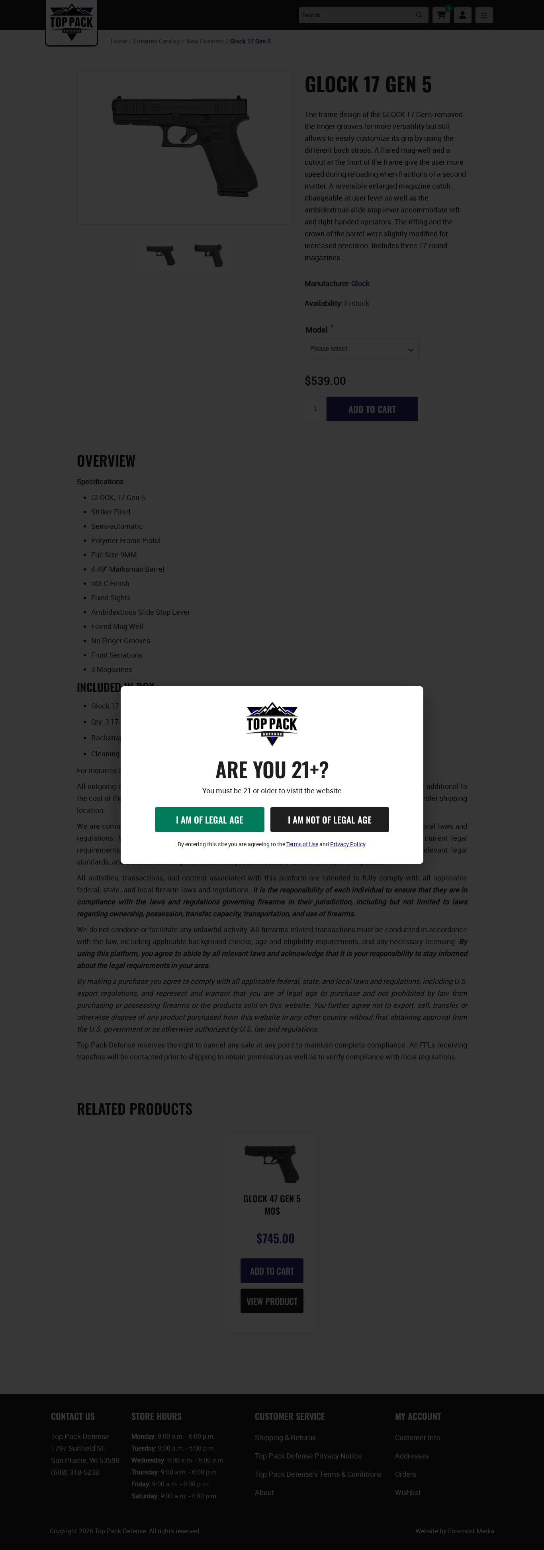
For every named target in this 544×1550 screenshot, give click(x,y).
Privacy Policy (347, 844)
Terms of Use (302, 844)
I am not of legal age (330, 819)
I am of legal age (209, 819)
